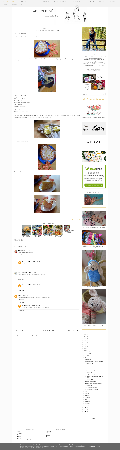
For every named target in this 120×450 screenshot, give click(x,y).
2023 (85, 338)
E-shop (5, 4)
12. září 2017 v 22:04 (35, 305)
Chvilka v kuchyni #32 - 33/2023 (69, 231)
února (86, 403)
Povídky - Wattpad (18, 4)
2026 (85, 333)
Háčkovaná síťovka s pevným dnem (94, 247)
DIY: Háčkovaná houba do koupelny (93, 367)
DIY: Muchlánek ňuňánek (93, 325)
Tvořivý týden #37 (89, 372)
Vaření (35, 1)
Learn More (92, 446)
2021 (85, 342)
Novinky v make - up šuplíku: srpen (92, 370)
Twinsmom (45, 1)
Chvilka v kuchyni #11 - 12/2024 (58, 236)
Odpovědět (21, 256)
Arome (18, 431)
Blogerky (48, 436)
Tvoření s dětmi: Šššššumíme (91, 387)
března (86, 401)
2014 (85, 411)
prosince (87, 351)
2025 (85, 335)
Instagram (48, 432)
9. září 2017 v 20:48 (32, 272)
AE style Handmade (60, 1)
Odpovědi (22, 258)
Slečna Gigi (113, 1)
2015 (85, 409)
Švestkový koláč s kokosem (48, 236)
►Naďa (20, 250)
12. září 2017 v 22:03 (35, 261)
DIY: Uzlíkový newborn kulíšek (91, 389)
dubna (86, 399)
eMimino (19, 438)
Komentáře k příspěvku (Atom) (36, 335)
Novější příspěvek (22, 330)
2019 (85, 346)
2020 (85, 344)
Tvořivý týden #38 (89, 363)
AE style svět (25, 261)
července (87, 393)
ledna (86, 405)
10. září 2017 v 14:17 (26, 295)
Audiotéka (19, 433)
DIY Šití (101, 1)
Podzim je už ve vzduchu (90, 381)
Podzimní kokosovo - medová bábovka (94, 361)
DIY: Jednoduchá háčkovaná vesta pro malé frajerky (94, 377)
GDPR (93, 418)
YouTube (48, 435)
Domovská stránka (9, 1)
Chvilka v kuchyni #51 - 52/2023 (26, 236)
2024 (85, 336)
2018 (85, 348)
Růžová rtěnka (27, 277)
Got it (98, 446)
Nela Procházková (22, 272)
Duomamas (20, 434)
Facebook (48, 431)
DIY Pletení (90, 1)
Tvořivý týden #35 (89, 385)
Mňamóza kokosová (89, 369)
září (85, 357)
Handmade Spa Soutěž (90, 365)
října (86, 355)
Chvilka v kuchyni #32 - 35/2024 (37, 236)
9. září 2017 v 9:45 (26, 250)
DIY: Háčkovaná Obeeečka (94, 286)
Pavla (19, 295)
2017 (85, 350)
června (86, 395)
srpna (86, 391)
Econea (19, 436)
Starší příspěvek (73, 330)
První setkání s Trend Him (90, 374)
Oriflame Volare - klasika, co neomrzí (93, 383)
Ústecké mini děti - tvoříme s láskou (25, 439)
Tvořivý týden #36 (89, 379)
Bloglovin (48, 434)
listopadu (87, 353)
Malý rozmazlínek (88, 359)
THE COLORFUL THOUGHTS (28, 254)
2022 (85, 340)
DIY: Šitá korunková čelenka (94, 227)
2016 (85, 407)
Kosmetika (24, 1)
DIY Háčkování (77, 1)
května (86, 397)
